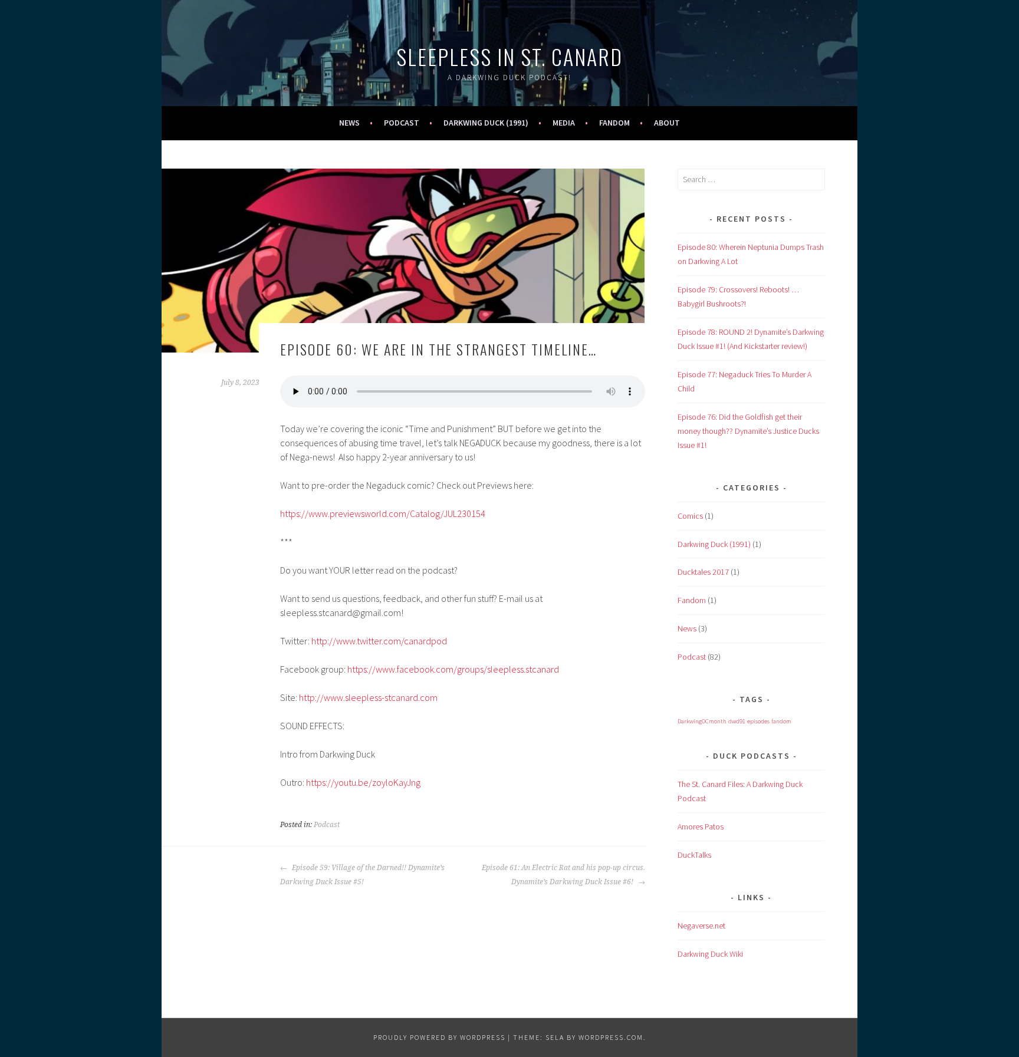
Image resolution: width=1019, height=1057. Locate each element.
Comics (690, 516)
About (667, 122)
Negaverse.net (701, 925)
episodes (758, 721)
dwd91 (736, 721)
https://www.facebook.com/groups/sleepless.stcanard (453, 669)
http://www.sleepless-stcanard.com (368, 697)
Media (564, 122)
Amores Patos (701, 826)
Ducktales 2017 (703, 572)
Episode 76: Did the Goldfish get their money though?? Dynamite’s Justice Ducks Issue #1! (748, 430)
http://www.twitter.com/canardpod (379, 641)
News (349, 122)
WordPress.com (610, 1037)
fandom (781, 721)
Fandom (614, 122)
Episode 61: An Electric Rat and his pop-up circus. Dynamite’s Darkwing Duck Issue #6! (563, 875)
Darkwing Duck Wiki (710, 954)
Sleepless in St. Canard (509, 56)
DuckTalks (694, 854)
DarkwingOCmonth (702, 721)
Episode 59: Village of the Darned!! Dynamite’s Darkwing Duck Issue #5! (362, 875)
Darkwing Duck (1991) (485, 122)
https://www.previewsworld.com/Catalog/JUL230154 (382, 513)
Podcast (401, 122)
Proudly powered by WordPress (439, 1037)
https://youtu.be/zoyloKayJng (363, 782)
